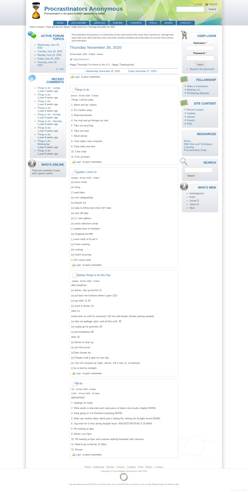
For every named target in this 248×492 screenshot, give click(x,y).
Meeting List (193, 89)
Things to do (43, 94)
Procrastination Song (195, 150)
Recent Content (195, 109)
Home (60, 22)
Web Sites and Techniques (198, 144)
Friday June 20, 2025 (48, 58)
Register (213, 4)
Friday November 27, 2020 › (142, 71)
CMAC (74, 393)
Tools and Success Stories (58, 27)
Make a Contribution (197, 86)
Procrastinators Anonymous (83, 8)
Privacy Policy (157, 484)
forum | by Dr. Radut (238, 490)
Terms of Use (173, 484)
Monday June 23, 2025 (49, 55)
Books (168, 22)
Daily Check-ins (79, 27)
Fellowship (79, 22)
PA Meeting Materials (198, 93)
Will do (78, 383)
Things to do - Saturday (49, 121)
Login (200, 4)
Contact (185, 22)
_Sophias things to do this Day (93, 275)
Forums (118, 22)
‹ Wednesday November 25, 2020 (102, 71)
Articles (99, 22)
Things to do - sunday (48, 88)
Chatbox (136, 22)
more (61, 69)
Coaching (189, 147)
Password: (200, 53)
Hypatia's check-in (86, 172)
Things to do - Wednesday (44, 142)
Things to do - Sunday (49, 114)
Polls (153, 22)
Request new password (202, 69)
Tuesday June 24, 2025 (49, 51)
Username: (200, 43)
